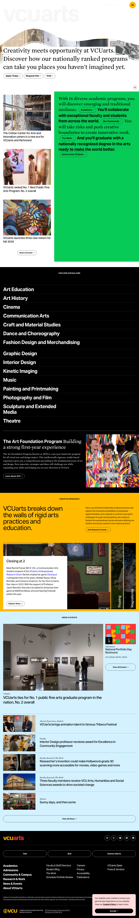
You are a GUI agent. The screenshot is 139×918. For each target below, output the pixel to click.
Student (60, 721)
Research (50, 758)
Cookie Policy (109, 904)
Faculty (43, 739)
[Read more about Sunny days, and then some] (19, 801)
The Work (59, 758)
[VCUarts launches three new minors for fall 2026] (27, 217)
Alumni (43, 721)
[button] (132, 5)
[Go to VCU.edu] (10, 911)
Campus (6, 694)
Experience (51, 721)
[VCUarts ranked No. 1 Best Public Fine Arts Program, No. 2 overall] (27, 167)
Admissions (110, 647)
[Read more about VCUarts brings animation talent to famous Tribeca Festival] (19, 723)
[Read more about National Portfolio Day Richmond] (120, 634)
